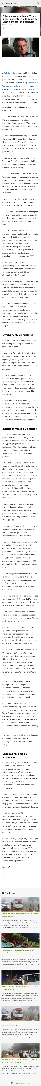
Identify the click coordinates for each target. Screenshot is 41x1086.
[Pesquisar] (38, 3)
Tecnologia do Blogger (21, 1083)
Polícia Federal (10, 73)
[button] (3, 28)
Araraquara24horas (11, 3)
